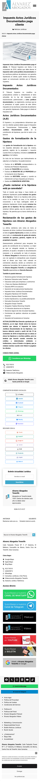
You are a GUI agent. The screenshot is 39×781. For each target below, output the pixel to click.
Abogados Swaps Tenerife (13, 304)
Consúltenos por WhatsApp (21, 358)
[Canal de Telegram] (19, 605)
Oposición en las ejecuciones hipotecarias (19, 289)
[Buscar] (33, 534)
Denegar (19, 771)
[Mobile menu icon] (34, 6)
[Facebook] (6, 679)
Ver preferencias (19, 776)
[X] (11, 679)
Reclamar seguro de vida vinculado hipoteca (19, 311)
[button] (36, 753)
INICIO (4, 33)
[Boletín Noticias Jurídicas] (19, 651)
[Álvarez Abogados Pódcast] (19, 617)
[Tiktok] (32, 679)
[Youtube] (27, 679)
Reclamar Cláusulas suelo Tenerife (16, 279)
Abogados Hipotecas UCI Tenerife (16, 294)
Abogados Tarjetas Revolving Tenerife (17, 306)
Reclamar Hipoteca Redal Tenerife (16, 296)
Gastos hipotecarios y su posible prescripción (20, 299)
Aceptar (19, 766)
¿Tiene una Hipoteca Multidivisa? (16, 284)
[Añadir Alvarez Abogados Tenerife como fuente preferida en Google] (19, 662)
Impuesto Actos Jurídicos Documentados (18, 291)
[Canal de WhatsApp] (19, 594)
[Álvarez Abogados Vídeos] (19, 628)
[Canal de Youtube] (19, 640)
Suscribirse (19, 482)
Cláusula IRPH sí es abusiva (14, 287)
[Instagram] (17, 679)
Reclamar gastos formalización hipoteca (18, 277)
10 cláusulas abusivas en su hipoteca (17, 308)
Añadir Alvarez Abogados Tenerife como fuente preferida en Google (21, 381)
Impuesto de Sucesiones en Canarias (17, 318)
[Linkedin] (22, 679)
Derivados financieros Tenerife (15, 301)
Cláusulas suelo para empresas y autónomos (20, 282)
